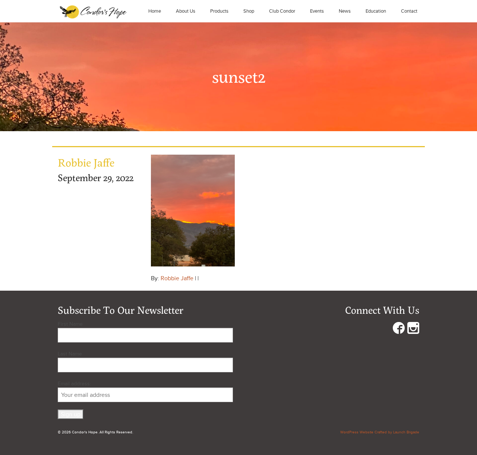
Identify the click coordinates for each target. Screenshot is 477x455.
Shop (248, 11)
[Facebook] (399, 329)
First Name (70, 324)
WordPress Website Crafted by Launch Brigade (379, 432)
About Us (185, 11)
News (345, 11)
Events (317, 11)
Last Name (70, 354)
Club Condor (282, 11)
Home (154, 11)
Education (376, 11)
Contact (409, 11)
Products (219, 11)
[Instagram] (413, 329)
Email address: (74, 383)
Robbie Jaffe (177, 278)
